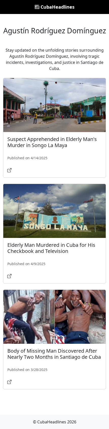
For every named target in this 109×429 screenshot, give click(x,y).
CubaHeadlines (57, 7)
